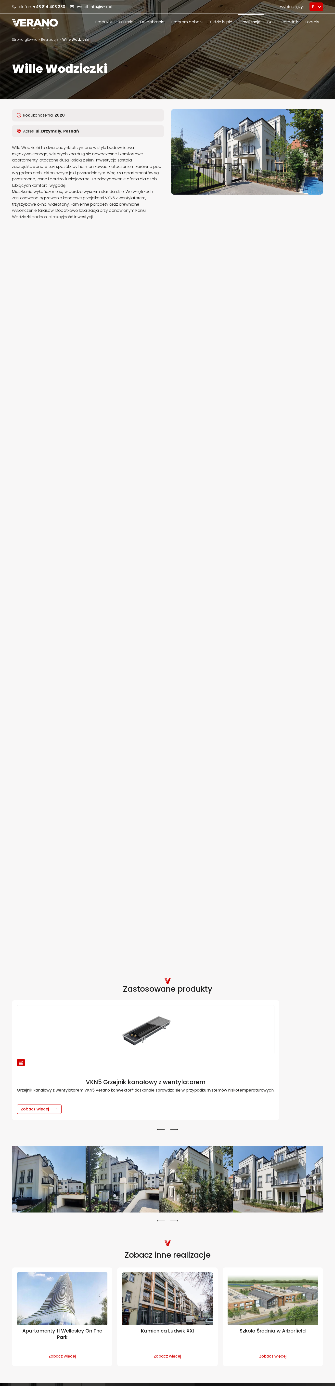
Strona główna (25, 39)
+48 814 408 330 (49, 7)
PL (314, 7)
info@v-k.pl (101, 7)
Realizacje (50, 39)
